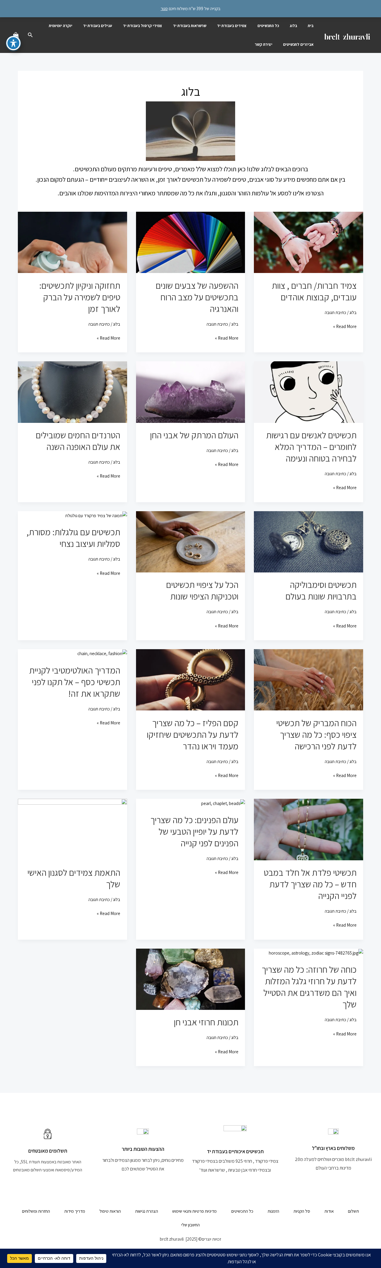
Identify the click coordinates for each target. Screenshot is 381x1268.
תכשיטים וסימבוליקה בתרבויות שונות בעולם (321, 590)
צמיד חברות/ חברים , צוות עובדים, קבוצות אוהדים (314, 291)
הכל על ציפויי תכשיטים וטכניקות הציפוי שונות (202, 590)
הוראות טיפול (110, 1211)
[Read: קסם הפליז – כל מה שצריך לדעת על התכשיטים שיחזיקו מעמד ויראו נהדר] (190, 679)
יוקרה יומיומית (60, 25)
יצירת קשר (263, 44)
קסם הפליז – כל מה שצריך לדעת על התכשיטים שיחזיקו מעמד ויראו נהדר (192, 734)
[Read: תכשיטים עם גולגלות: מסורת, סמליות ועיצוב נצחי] (96, 515)
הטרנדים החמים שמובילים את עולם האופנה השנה (78, 441)
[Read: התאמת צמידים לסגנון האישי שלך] (72, 829)
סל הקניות (301, 1211)
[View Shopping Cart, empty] (15, 35)
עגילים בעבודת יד (97, 25)
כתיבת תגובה (335, 312)
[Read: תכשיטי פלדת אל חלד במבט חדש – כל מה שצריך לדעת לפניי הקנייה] (308, 829)
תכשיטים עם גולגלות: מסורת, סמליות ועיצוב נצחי (73, 538)
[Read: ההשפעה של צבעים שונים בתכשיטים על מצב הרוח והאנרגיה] (190, 242)
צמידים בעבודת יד (232, 25)
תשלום (353, 1211)
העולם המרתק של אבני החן (194, 435)
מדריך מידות (74, 1211)
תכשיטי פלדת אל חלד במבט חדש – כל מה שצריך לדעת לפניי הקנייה (310, 884)
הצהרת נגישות (146, 1211)
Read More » (345, 325)
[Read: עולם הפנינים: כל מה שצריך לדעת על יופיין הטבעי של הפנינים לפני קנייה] (223, 803)
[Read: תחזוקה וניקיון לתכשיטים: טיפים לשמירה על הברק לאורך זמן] (72, 242)
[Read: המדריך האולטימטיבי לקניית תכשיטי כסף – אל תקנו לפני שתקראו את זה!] (102, 653)
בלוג (293, 25)
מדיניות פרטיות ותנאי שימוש (194, 1211)
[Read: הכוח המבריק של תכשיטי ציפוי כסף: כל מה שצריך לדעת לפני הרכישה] (308, 679)
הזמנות (273, 1211)
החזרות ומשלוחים (36, 1211)
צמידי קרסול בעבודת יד (142, 25)
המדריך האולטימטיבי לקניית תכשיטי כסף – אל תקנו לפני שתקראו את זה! (74, 681)
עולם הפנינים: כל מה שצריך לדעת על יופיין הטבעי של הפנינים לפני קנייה (194, 831)
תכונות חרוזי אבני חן (206, 1022)
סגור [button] (164, 8)
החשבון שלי (190, 1225)
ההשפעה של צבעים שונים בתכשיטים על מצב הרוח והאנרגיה (197, 297)
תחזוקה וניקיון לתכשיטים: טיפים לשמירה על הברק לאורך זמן (79, 297)
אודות (329, 1211)
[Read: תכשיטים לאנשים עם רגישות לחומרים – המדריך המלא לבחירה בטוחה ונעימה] (308, 391)
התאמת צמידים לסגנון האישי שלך (73, 878)
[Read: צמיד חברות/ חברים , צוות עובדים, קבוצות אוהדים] (308, 242)
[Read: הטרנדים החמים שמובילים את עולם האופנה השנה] (72, 391)
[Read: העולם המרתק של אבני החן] (190, 391)
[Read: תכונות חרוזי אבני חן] (190, 978)
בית (310, 25)
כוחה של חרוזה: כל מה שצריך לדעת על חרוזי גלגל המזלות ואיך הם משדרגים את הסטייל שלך (309, 986)
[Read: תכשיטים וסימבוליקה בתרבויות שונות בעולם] (308, 541)
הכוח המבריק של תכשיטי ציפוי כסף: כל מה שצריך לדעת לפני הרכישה (316, 734)
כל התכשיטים (268, 25)
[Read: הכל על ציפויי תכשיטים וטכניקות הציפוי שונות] (190, 541)
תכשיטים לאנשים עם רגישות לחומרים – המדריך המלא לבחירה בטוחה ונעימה (311, 446)
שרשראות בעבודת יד (189, 25)
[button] (29, 35)
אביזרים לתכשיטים (298, 44)
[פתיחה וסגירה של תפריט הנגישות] (13, 43)
